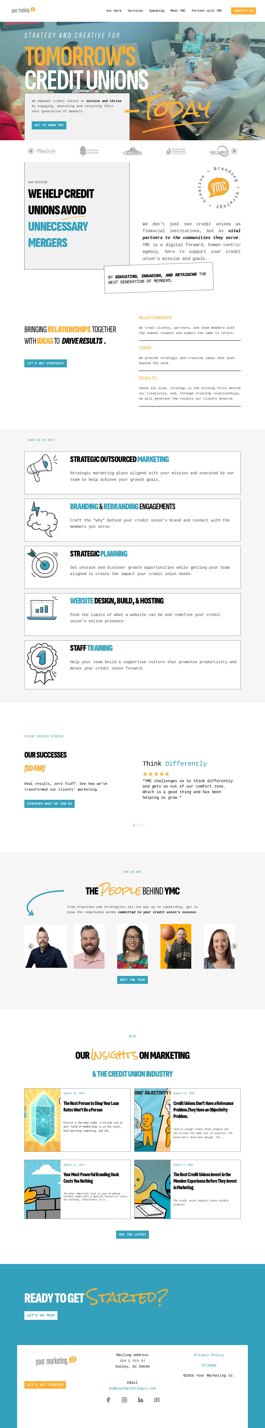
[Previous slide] (31, 151)
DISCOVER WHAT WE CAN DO (49, 804)
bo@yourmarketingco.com (132, 1388)
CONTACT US (243, 11)
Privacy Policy (209, 1355)
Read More (222, 485)
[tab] (134, 825)
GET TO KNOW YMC (49, 125)
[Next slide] (234, 151)
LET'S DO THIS (41, 1315)
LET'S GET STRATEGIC (45, 363)
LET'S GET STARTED (45, 1385)
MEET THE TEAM (132, 980)
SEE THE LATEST (132, 1234)
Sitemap (209, 1365)
